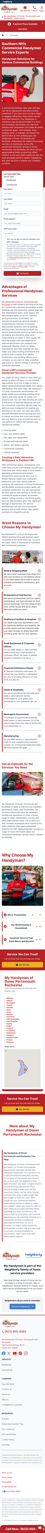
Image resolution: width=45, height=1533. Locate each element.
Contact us (38, 829)
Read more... (10, 1046)
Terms (14, 266)
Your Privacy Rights (13, 1491)
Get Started (25, 10)
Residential (11, 180)
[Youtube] (15, 1353)
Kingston (10, 1042)
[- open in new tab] (7, 2)
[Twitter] (9, 1353)
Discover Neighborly (21, 1306)
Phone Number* (10, 219)
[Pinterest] (20, 1353)
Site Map (6, 1445)
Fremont (9, 1028)
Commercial (11, 185)
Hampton (10, 1035)
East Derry (10, 1017)
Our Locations (8, 1429)
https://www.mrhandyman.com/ (20, 257)
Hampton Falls (12, 1037)
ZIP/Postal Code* (10, 229)
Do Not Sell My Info (9, 1487)
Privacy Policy (23, 266)
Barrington (10, 1003)
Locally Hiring (8, 1439)
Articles (5, 1419)
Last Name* (8, 199)
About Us (6, 1394)
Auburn (9, 1000)
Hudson (9, 1040)
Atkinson (10, 998)
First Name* (8, 189)
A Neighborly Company (12, 1405)
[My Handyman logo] (22, 1323)
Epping (9, 1024)
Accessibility (7, 1482)
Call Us (35, 10)
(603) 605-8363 (15, 1331)
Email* (6, 209)
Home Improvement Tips (12, 1424)
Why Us (5, 1399)
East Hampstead (12, 1019)
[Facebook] (4, 1353)
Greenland (10, 1031)
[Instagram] (26, 1353)
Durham (9, 1014)
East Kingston (12, 1021)
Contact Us (7, 1389)
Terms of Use (7, 1473)
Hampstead (10, 1033)
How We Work (8, 1384)
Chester (9, 1005)
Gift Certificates (9, 1434)
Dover (8, 1012)
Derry (8, 1010)
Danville (9, 1007)
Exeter (9, 1026)
